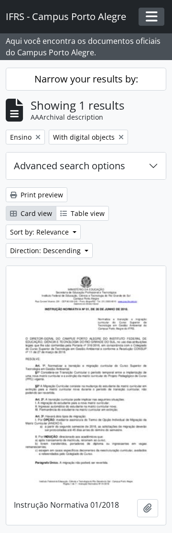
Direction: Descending (46, 250)
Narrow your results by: (86, 78)
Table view (87, 213)
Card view (35, 213)
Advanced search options (69, 165)
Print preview (41, 194)
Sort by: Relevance (40, 231)
